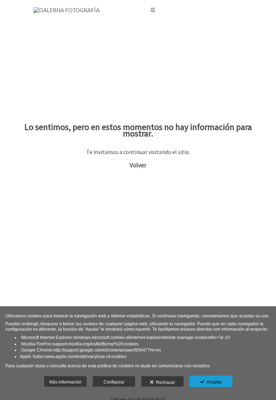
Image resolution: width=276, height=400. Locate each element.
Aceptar (213, 382)
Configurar (114, 382)
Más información (65, 382)
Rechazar (164, 382)
